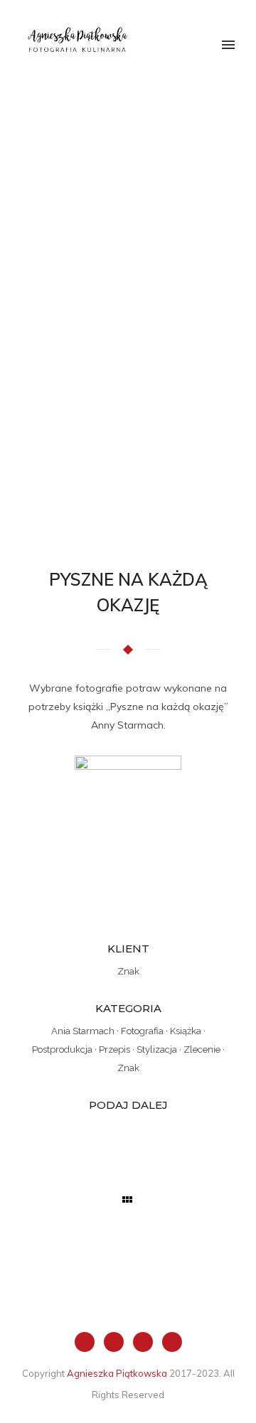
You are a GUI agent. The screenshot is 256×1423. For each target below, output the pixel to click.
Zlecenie (201, 1049)
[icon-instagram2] (117, 1342)
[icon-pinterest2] (172, 1342)
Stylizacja (157, 1049)
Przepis (114, 1049)
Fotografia (142, 1031)
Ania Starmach (82, 1031)
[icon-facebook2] (88, 1342)
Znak (128, 1068)
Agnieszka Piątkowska (117, 1373)
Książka (185, 1031)
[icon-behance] (146, 1342)
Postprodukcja (62, 1049)
